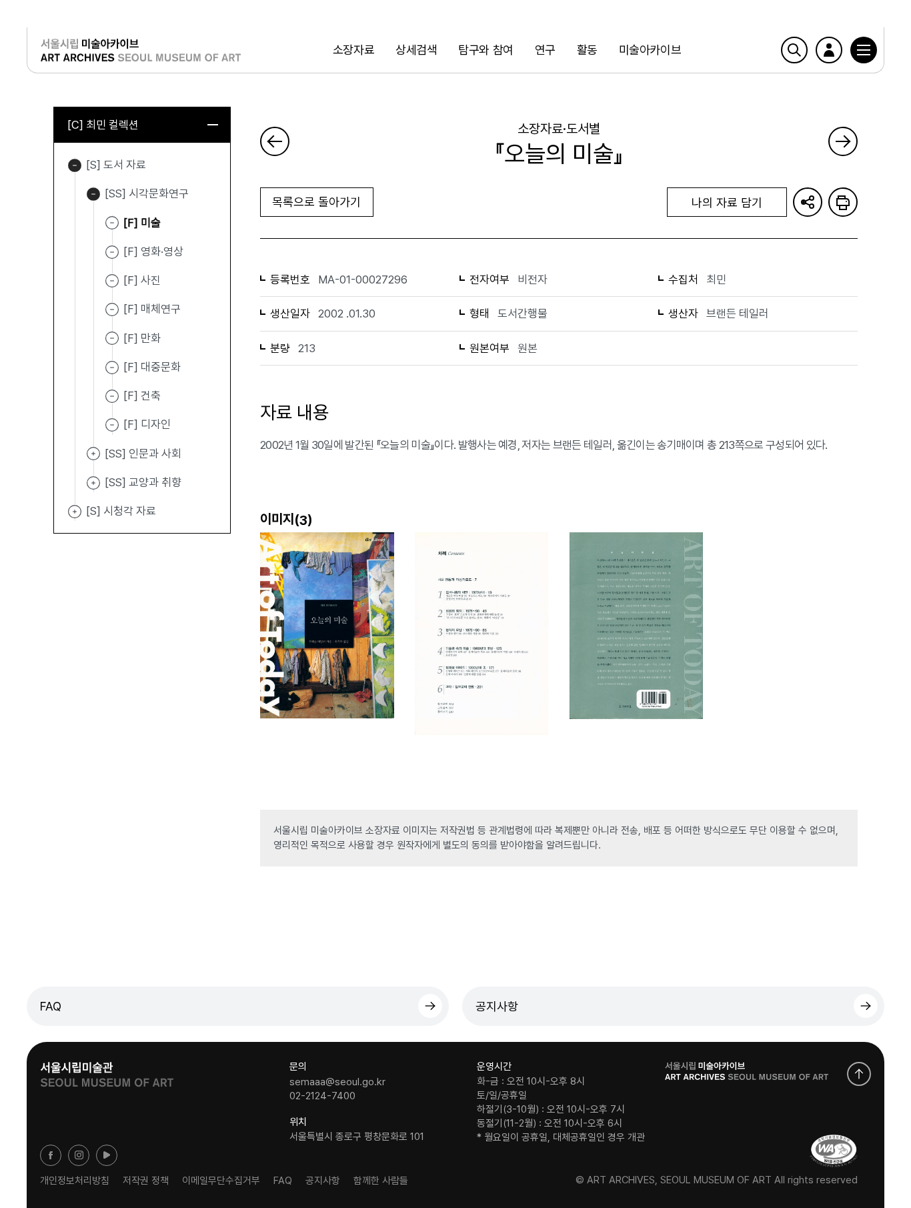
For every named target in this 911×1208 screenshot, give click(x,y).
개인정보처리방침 (74, 1180)
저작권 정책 (146, 1180)
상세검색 (416, 50)
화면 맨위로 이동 (859, 1074)
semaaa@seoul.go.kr (337, 1081)
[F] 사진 (142, 280)
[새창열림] (106, 1070)
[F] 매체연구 (152, 309)
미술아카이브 (650, 50)
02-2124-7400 (322, 1096)
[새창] (834, 1151)
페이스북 (51, 1155)
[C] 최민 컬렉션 (103, 124)
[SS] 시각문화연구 (93, 194)
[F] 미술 (142, 222)
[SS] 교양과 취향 (93, 483)
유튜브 (107, 1155)
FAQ (50, 1006)
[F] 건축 (142, 395)
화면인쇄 (843, 202)
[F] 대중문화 (152, 367)
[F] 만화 (142, 337)
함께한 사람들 (380, 1180)
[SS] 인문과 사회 (93, 454)
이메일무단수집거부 (221, 1180)
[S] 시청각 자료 (74, 511)
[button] (863, 50)
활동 (587, 50)
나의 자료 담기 (727, 202)
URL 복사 (807, 202)
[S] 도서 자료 (74, 165)
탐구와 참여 (485, 50)
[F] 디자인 (147, 424)
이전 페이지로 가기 (274, 141)
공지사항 (497, 1006)
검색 (794, 50)
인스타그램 (79, 1155)
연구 (545, 50)
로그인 (829, 50)
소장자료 (353, 50)
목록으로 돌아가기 (316, 202)
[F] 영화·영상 (153, 251)
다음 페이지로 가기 (843, 141)
